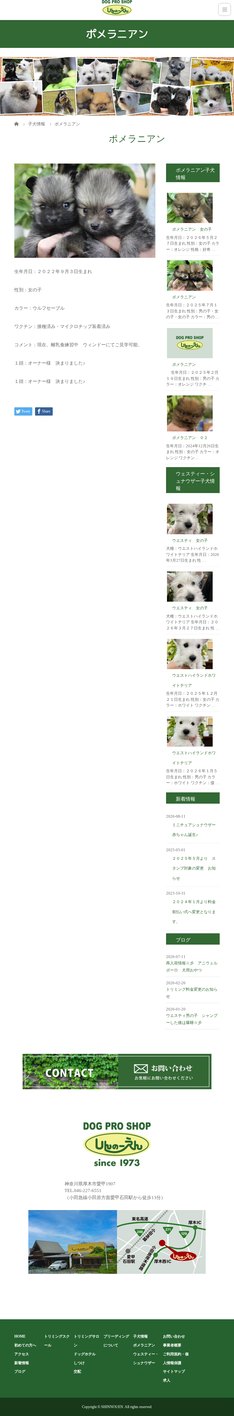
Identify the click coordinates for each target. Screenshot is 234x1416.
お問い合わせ (174, 1336)
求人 (166, 1380)
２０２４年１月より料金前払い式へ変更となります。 (194, 911)
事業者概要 (172, 1345)
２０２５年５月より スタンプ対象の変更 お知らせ (194, 868)
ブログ (19, 1371)
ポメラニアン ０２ (190, 437)
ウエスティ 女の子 (190, 540)
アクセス (21, 1354)
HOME (20, 1336)
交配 (77, 1371)
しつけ (79, 1363)
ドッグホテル (85, 1354)
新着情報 (21, 1363)
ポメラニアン (184, 297)
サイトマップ (174, 1371)
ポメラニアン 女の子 (192, 229)
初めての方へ (25, 1345)
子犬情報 (140, 1336)
